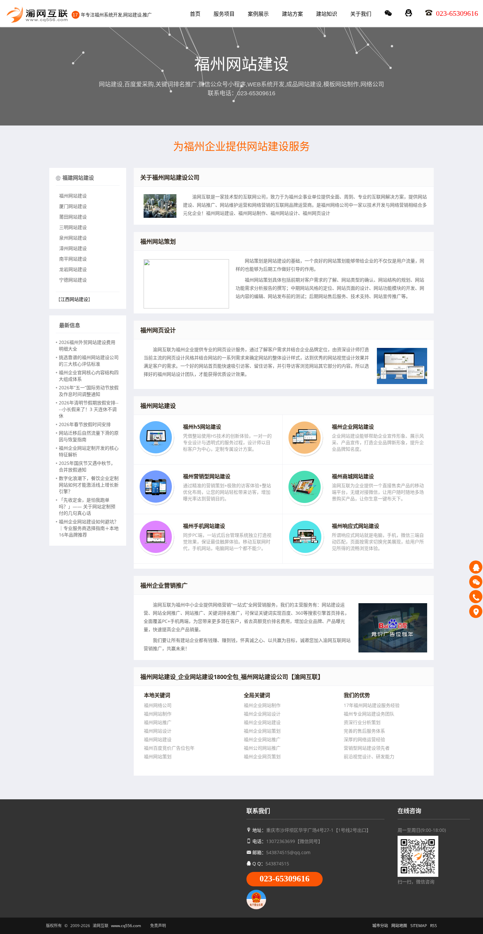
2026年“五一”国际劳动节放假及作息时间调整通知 (89, 390)
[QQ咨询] (475, 567)
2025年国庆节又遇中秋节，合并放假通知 (87, 466)
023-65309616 (285, 878)
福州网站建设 (73, 196)
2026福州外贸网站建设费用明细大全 (87, 345)
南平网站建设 (73, 259)
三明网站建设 (73, 227)
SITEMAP (418, 925)
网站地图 (399, 925)
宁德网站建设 (73, 280)
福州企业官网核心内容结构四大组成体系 (89, 375)
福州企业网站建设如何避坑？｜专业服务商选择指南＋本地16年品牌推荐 (89, 528)
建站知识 (326, 13)
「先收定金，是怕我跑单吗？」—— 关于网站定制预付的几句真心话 (87, 506)
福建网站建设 (78, 177)
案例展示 (258, 13)
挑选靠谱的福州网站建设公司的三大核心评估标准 (89, 360)
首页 (195, 13)
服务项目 (224, 13)
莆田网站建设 (73, 217)
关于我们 (360, 13)
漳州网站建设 (73, 248)
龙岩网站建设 (73, 269)
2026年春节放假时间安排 (85, 424)
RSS (433, 925)
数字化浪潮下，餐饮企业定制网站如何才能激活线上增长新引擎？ (89, 484)
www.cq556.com (126, 925)
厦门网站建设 (73, 206)
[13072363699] (475, 596)
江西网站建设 (74, 299)
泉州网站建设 (73, 238)
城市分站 (380, 925)
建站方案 (292, 13)
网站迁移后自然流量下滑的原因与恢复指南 (89, 436)
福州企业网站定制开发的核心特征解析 (89, 451)
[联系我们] (475, 611)
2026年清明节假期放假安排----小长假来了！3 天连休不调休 (89, 409)
